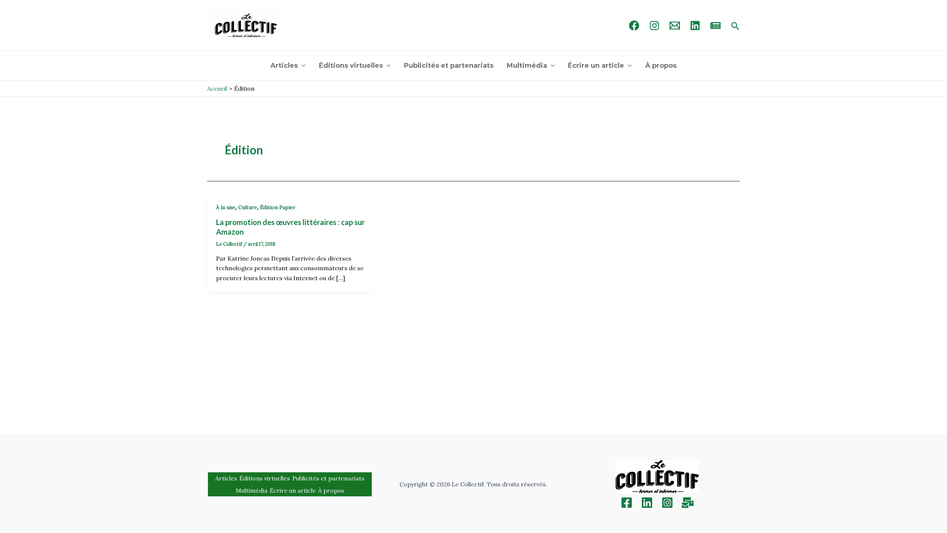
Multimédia (527, 65)
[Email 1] (675, 25)
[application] (302, 65)
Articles (284, 65)
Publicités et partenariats (448, 65)
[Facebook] (634, 25)
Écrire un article (596, 65)
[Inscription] (688, 503)
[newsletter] (715, 25)
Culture (247, 207)
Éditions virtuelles (351, 65)
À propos (661, 65)
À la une (225, 207)
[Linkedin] (647, 503)
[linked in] (695, 25)
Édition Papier (278, 207)
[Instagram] (654, 25)
